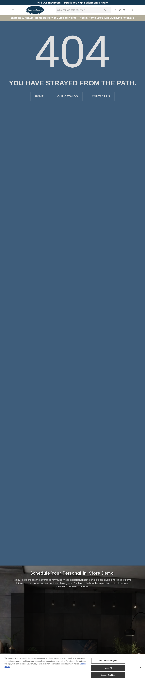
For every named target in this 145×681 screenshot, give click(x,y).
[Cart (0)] (133, 10)
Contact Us (101, 96)
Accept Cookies (108, 675)
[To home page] (35, 10)
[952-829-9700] (128, 10)
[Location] (124, 10)
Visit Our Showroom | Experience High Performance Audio (72, 2)
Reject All (108, 668)
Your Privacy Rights (108, 661)
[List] (120, 10)
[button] (13, 10)
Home (39, 96)
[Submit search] (105, 10)
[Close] (140, 667)
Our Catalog (67, 96)
